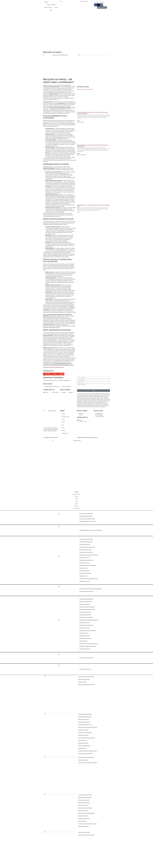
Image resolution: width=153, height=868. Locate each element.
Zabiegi (63, 414)
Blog (51, 10)
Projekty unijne (65, 433)
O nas (96, 2)
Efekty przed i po (48, 7)
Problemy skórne (65, 416)
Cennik (56, 7)
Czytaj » (78, 120)
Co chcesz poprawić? (51, 4)
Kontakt (102, 2)
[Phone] (101, 4)
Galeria (63, 419)
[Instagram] (98, 4)
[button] (47, 374)
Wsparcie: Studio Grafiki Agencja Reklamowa (87, 437)
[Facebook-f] (95, 4)
